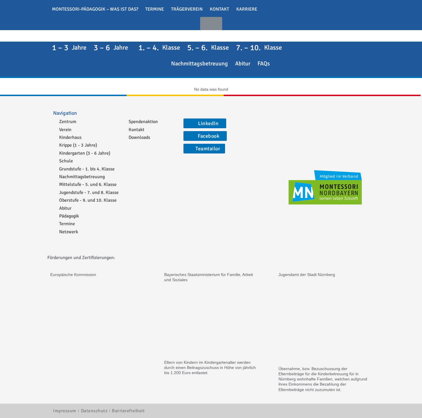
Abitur (242, 63)
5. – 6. (208, 48)
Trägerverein (187, 9)
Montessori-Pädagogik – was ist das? (95, 9)
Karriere (246, 9)
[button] (211, 23)
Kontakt (219, 9)
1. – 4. (159, 48)
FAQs (264, 63)
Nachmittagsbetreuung (199, 63)
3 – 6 (111, 48)
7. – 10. (259, 48)
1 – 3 (69, 48)
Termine (154, 9)
